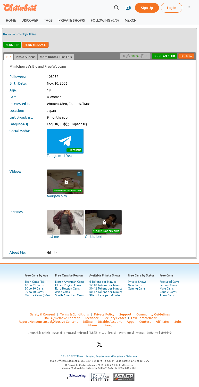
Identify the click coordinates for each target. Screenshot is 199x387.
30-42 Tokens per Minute (106, 288)
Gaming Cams (136, 288)
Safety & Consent (42, 314)
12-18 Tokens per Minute (106, 285)
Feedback (92, 318)
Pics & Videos (25, 57)
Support (125, 314)
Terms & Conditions (74, 314)
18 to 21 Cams (34, 285)
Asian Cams (62, 292)
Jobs (178, 321)
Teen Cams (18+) (36, 281)
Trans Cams (167, 295)
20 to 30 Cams (34, 288)
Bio (8, 57)
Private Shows (137, 281)
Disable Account (110, 321)
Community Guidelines (153, 314)
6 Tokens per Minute (102, 281)
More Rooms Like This (56, 57)
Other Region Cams (68, 285)
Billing (88, 321)
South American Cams (69, 295)
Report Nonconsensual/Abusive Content (48, 321)
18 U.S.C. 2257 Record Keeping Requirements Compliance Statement (99, 356)
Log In (171, 8)
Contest (145, 321)
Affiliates (162, 321)
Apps (130, 321)
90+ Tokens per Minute (104, 295)
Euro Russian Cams (67, 288)
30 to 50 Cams (34, 292)
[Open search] (116, 8)
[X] (99, 345)
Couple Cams (168, 292)
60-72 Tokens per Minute (106, 292)
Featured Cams (169, 281)
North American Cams (69, 281)
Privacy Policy (104, 314)
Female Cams (168, 285)
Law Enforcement (144, 318)
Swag (108, 325)
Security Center (115, 318)
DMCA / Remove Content (62, 318)
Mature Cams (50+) (37, 295)
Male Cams (167, 288)
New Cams (134, 285)
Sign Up (147, 8)
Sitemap (94, 325)
